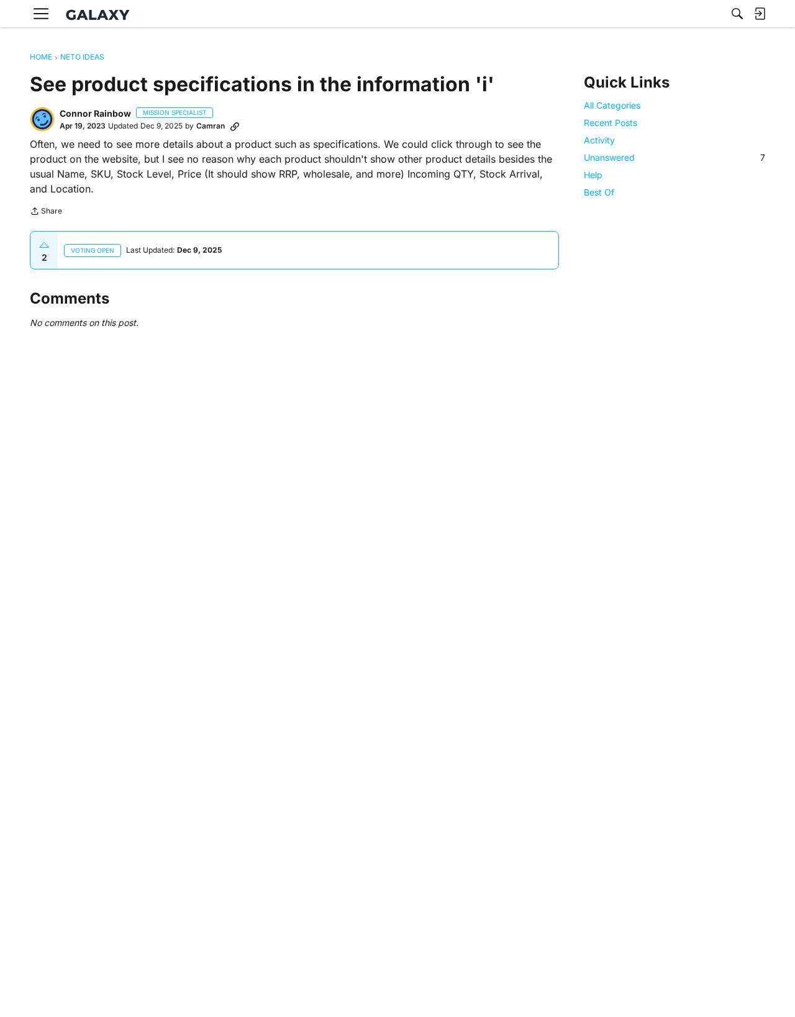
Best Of (599, 193)
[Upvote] (44, 245)
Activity (599, 140)
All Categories (612, 105)
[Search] (737, 13)
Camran (210, 125)
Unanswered (674, 157)
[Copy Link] (234, 126)
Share (46, 212)
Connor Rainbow (95, 113)
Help (593, 175)
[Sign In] (759, 13)
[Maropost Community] (101, 14)
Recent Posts (610, 122)
